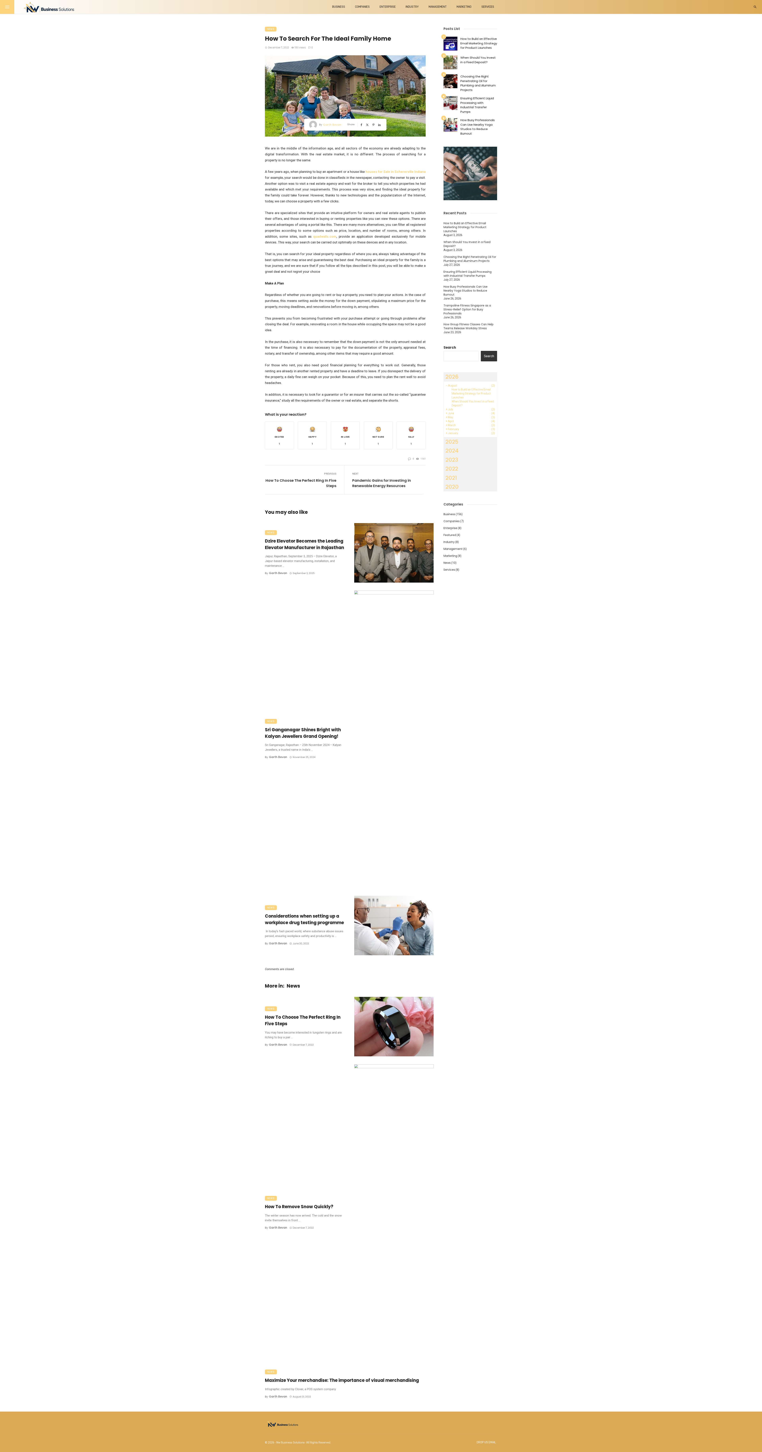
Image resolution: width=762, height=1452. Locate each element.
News (270, 29)
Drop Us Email (486, 1442)
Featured (450, 535)
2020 (452, 487)
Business (338, 7)
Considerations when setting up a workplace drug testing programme (304, 919)
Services (487, 7)
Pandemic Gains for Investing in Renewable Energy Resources (381, 483)
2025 (451, 442)
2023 (451, 460)
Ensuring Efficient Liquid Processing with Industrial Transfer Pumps (477, 105)
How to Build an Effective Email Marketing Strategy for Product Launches (478, 43)
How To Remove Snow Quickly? (299, 1207)
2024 (452, 451)
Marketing (464, 7)
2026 (452, 377)
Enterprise (388, 7)
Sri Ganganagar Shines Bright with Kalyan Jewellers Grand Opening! (303, 733)
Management (438, 7)
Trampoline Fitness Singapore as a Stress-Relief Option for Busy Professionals (467, 309)
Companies (362, 7)
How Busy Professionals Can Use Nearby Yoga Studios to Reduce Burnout (477, 127)
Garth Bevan (332, 125)
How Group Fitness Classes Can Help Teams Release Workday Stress (469, 326)
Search (450, 347)
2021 (451, 478)
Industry (412, 7)
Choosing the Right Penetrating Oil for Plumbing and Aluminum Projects (478, 83)
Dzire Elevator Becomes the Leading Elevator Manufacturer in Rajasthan (304, 544)
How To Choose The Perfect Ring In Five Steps (301, 483)
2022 (451, 469)
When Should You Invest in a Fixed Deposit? (478, 60)
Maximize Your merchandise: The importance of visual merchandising (342, 1380)
